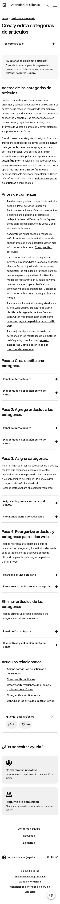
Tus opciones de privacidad (30, 876)
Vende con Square (29, 828)
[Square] (4, 5)
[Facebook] (52, 857)
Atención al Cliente (25, 5)
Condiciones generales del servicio (30, 887)
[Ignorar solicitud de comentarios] (52, 717)
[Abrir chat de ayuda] (51, 895)
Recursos (29, 835)
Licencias (30, 892)
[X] (47, 857)
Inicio (5, 18)
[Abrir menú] (55, 5)
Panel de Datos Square (22, 73)
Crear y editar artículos (21, 679)
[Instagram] (56, 857)
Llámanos (29, 842)
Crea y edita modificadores (23, 695)
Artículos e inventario (23, 18)
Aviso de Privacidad (30, 881)
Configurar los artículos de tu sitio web (30, 700)
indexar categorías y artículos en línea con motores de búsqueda (28, 345)
